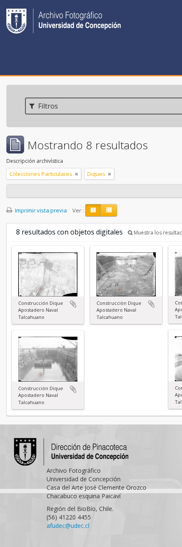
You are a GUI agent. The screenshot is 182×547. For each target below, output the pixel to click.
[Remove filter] (76, 174)
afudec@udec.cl (68, 526)
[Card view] (93, 210)
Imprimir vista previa (40, 210)
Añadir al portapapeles (73, 304)
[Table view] (109, 210)
